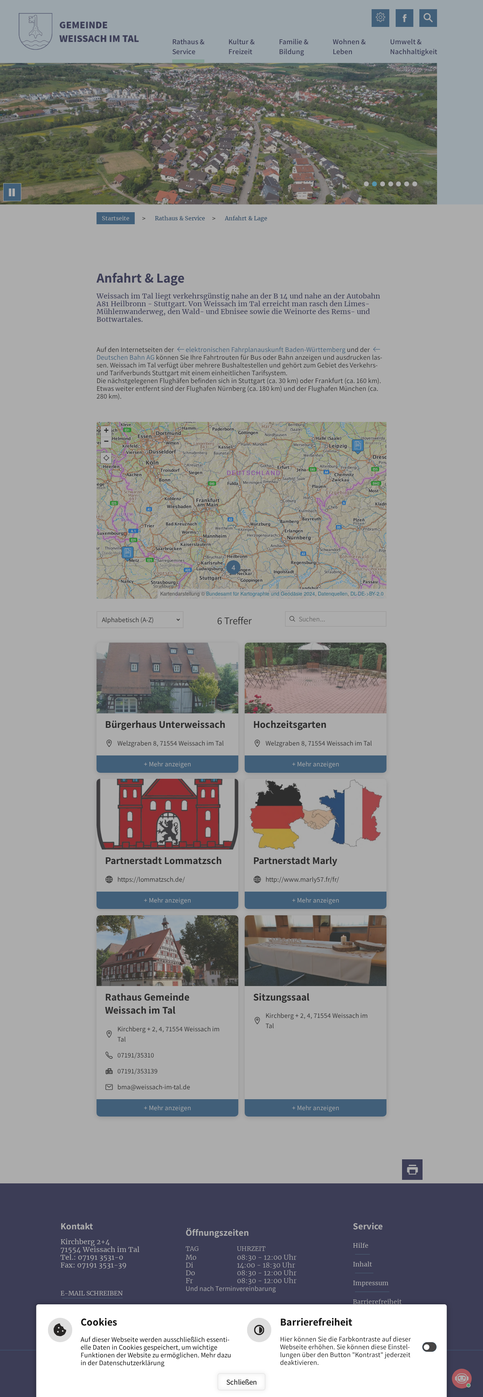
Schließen (241, 1382)
